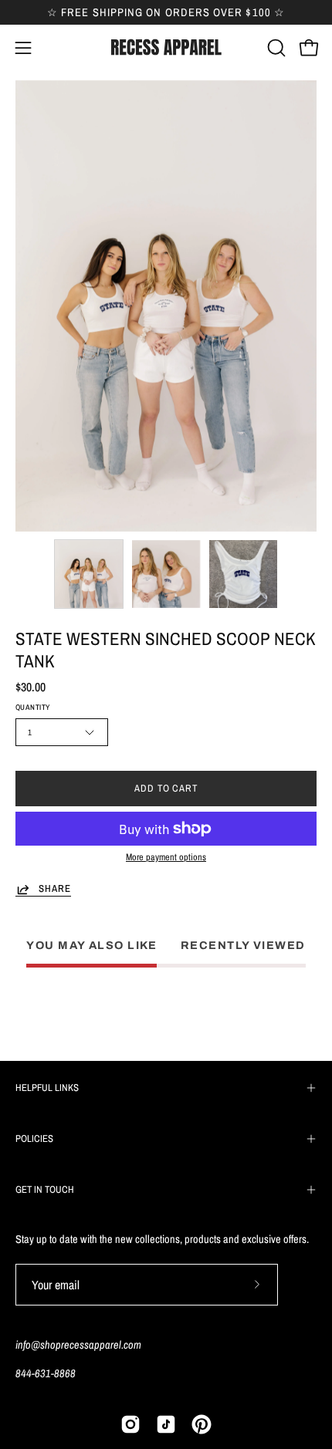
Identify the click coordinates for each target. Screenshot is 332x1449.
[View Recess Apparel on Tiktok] (166, 1424)
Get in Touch (44, 1189)
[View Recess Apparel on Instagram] (130, 1424)
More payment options (166, 856)
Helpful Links (47, 1087)
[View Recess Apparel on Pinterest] (201, 1424)
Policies (34, 1138)
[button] (275, 48)
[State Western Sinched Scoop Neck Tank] (89, 574)
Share (55, 889)
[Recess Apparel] (166, 47)
